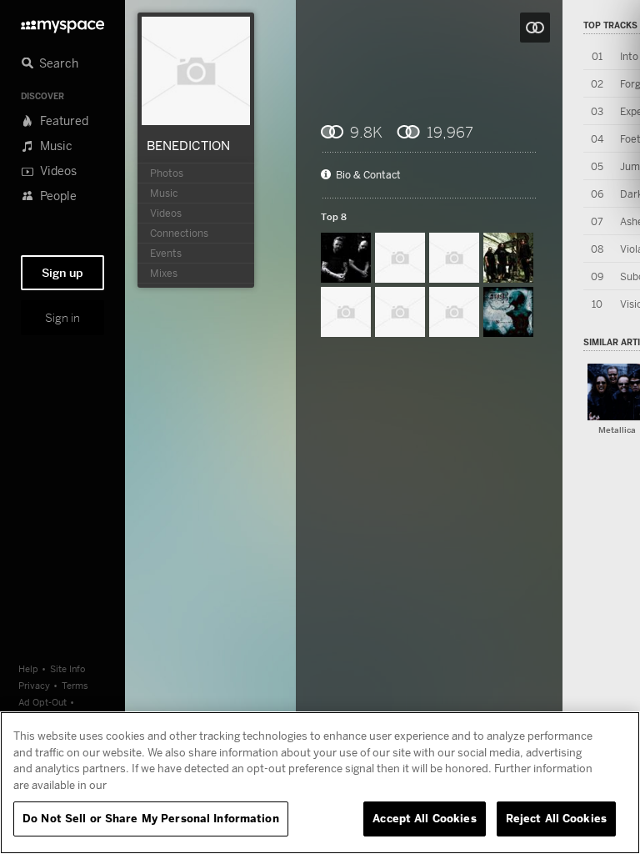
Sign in (62, 317)
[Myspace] (62, 22)
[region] (320, 782)
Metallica (617, 429)
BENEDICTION (188, 145)
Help (28, 668)
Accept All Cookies (424, 818)
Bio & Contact (368, 175)
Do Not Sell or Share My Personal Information (150, 818)
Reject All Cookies (556, 818)
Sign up (62, 272)
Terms (75, 685)
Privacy (34, 685)
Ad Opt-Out (42, 702)
